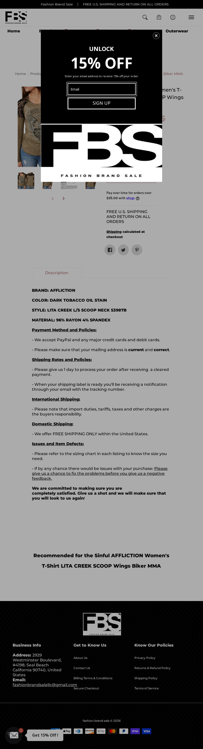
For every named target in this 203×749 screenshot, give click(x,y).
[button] (156, 36)
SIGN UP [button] (101, 103)
